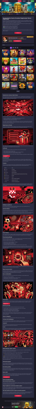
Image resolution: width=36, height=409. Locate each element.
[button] (0, 7)
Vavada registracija (18, 395)
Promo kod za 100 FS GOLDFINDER (5, 156)
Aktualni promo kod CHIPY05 (5, 303)
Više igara (18, 91)
